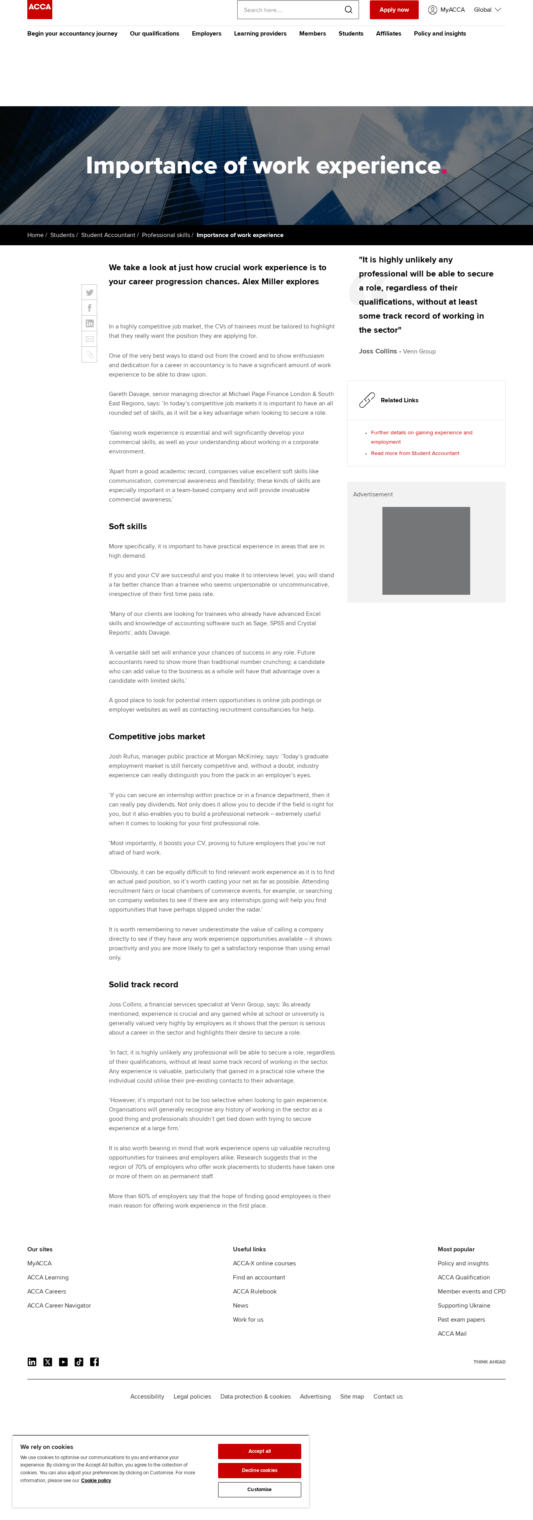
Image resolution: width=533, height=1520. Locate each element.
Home (35, 235)
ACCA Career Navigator (59, 1305)
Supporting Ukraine (464, 1305)
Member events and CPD (472, 1291)
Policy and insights (440, 33)
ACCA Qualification (464, 1277)
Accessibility (147, 1396)
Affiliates (389, 33)
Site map (352, 1396)
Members (312, 33)
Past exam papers (461, 1320)
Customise (259, 1489)
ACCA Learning (48, 1277)
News (240, 1305)
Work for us (248, 1320)
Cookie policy (96, 1480)
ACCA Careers (46, 1291)
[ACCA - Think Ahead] (39, 17)
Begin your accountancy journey (72, 33)
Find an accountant (259, 1277)
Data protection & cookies (255, 1396)
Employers (207, 33)
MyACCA (39, 1263)
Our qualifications (154, 33)
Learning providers (260, 33)
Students (351, 33)
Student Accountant (108, 235)
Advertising (315, 1396)
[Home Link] (490, 1362)
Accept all (260, 1451)
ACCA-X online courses (264, 1263)
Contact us (388, 1396)
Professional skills (166, 235)
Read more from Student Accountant (415, 453)
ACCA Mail (452, 1334)
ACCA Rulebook (255, 1291)
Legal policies (192, 1396)
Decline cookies (259, 1470)
